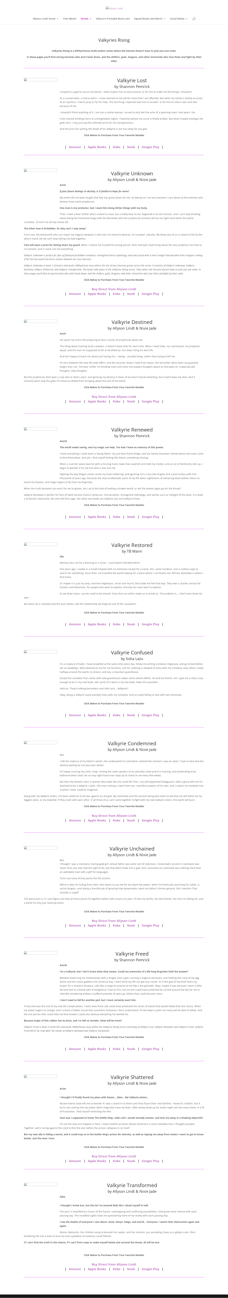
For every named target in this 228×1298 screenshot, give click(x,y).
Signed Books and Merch (148, 19)
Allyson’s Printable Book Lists (113, 19)
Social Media (177, 19)
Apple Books (97, 147)
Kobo (116, 147)
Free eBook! (69, 19)
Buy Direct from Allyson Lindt (114, 289)
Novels (84, 19)
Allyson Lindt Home (44, 19)
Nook (131, 147)
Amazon (75, 147)
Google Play (150, 147)
